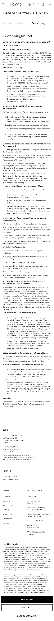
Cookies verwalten (27, 616)
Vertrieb (7, 23)
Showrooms (7, 519)
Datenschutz (32, 496)
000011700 (12, 451)
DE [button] (48, 4)
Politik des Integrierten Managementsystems (36, 508)
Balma (15, 4)
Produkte (6, 496)
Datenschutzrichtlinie (37, 592)
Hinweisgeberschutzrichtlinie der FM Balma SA (37, 515)
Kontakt (6, 523)
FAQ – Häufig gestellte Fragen (36, 533)
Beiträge (6, 510)
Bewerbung (38, 23)
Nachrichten (8, 505)
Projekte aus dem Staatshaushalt (34, 526)
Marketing (21, 23)
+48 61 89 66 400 (10, 477)
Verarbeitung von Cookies (34, 502)
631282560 (14, 449)
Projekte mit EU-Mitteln (36, 521)
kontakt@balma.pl (10, 479)
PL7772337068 (13, 447)
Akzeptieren (27, 599)
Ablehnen (27, 608)
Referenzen (7, 514)
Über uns (6, 501)
